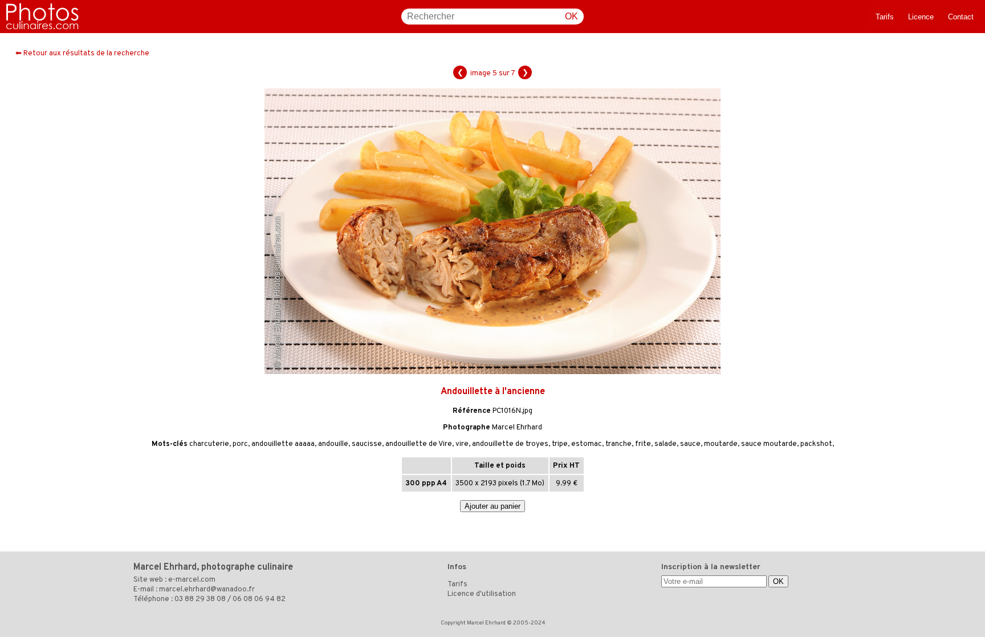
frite (643, 444)
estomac (586, 444)
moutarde (721, 444)
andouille (333, 444)
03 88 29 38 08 (200, 599)
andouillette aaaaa (283, 444)
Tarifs (885, 17)
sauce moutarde (769, 444)
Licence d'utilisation (481, 594)
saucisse (367, 444)
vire (462, 444)
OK (571, 16)
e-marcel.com (191, 580)
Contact (961, 17)
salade (665, 444)
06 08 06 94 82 (259, 599)
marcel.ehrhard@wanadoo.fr (207, 589)
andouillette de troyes (510, 444)
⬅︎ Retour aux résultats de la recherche (82, 53)
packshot (816, 444)
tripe (560, 444)
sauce (690, 444)
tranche (618, 444)
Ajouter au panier (492, 506)
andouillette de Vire (418, 444)
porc (240, 444)
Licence (921, 17)
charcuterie (209, 444)
